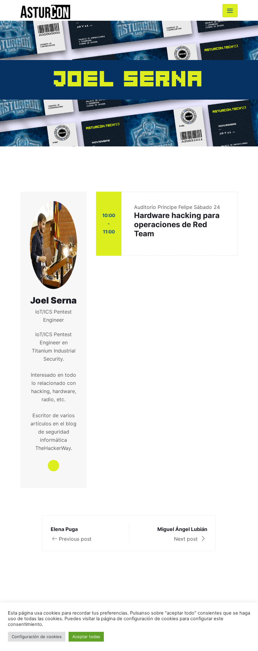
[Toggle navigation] (230, 10)
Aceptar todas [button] (86, 636)
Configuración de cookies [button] (37, 636)
